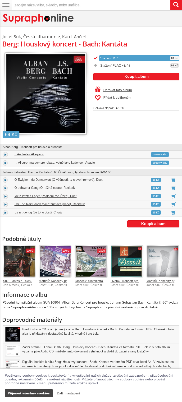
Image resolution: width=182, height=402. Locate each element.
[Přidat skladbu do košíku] (173, 180)
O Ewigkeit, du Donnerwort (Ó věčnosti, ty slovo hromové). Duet (58, 179)
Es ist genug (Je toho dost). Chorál (38, 212)
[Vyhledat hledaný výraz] (176, 5)
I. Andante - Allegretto (29, 154)
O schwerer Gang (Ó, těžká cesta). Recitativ (45, 187)
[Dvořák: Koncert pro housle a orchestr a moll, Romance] (127, 261)
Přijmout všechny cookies (29, 393)
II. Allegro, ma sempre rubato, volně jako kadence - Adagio (54, 162)
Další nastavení (68, 393)
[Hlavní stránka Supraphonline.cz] (38, 18)
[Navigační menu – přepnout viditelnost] (6, 5)
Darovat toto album (117, 90)
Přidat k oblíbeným (117, 97)
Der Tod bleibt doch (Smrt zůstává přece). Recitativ (49, 204)
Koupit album (136, 76)
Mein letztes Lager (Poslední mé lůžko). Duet (45, 196)
